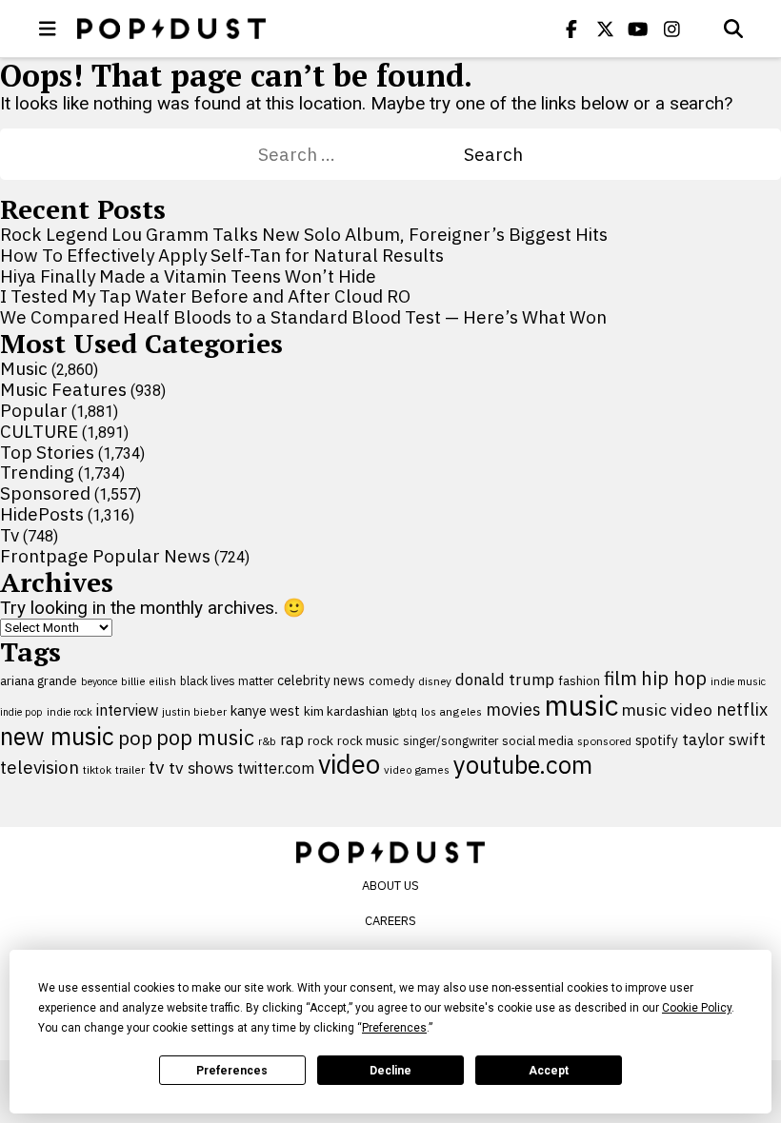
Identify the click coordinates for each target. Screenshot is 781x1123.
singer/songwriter (450, 740)
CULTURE (39, 431)
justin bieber (194, 712)
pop (135, 738)
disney (434, 681)
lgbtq (404, 712)
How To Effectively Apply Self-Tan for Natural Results (222, 255)
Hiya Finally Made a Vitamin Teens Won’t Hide (188, 276)
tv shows (201, 767)
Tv (9, 534)
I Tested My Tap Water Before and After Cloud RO (205, 296)
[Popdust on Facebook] (571, 28)
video (349, 764)
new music (57, 736)
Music (24, 368)
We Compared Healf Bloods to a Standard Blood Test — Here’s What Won (303, 316)
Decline (390, 1070)
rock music (368, 740)
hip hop (674, 678)
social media (537, 741)
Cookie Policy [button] (696, 1008)
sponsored (604, 741)
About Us (390, 885)
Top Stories (47, 452)
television (39, 767)
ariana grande (38, 680)
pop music (205, 737)
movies (513, 709)
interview (127, 709)
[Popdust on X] (605, 28)
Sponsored (45, 493)
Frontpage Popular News (105, 555)
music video (667, 709)
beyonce (99, 681)
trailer (130, 769)
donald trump (504, 679)
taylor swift (724, 739)
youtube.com (522, 764)
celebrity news (321, 680)
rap (292, 739)
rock (320, 740)
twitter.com (275, 768)
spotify (656, 740)
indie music (738, 681)
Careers (390, 921)
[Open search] (733, 28)
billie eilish (148, 681)
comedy (391, 681)
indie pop (21, 712)
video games (417, 769)
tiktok (97, 769)
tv (157, 766)
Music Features (63, 389)
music (581, 705)
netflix (742, 709)
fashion (579, 681)
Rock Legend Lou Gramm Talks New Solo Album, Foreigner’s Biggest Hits (304, 234)
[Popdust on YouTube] (638, 28)
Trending (37, 472)
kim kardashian (346, 710)
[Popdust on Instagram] (671, 28)
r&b (267, 741)
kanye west (265, 710)
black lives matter (226, 680)
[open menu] (47, 28)
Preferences (232, 1070)
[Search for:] (361, 154)
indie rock (69, 712)
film (620, 678)
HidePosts (42, 513)
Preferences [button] (394, 1027)
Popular (34, 410)
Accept (549, 1070)
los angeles (451, 711)
